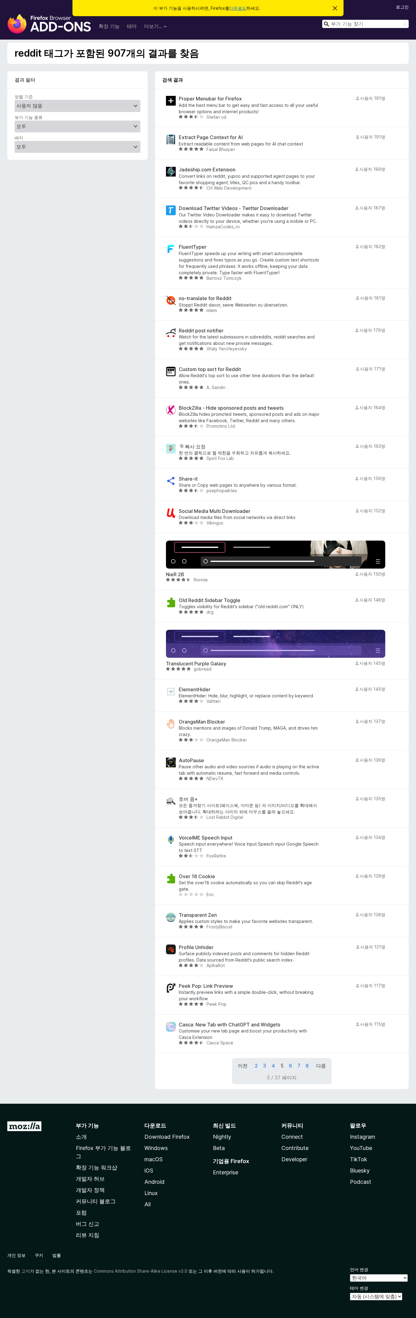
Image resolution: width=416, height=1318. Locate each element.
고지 (25, 1271)
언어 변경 (359, 1269)
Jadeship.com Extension (207, 170)
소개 (81, 1137)
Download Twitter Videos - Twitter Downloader (233, 208)
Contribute (294, 1148)
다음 (321, 1066)
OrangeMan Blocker (202, 722)
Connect (292, 1137)
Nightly (222, 1137)
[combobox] (365, 24)
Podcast (360, 1182)
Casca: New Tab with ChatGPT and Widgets (229, 1025)
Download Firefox (167, 1137)
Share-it (188, 479)
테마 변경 (359, 1288)
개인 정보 (16, 1255)
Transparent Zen (198, 915)
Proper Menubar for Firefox (210, 99)
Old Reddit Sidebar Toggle (209, 600)
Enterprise (225, 1172)
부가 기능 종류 (29, 117)
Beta (219, 1148)
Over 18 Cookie (197, 876)
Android (154, 1182)
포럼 (81, 1212)
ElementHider (194, 689)
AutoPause (191, 760)
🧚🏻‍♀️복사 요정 (192, 447)
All (147, 1204)
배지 (19, 137)
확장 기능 (109, 26)
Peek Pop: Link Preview (206, 986)
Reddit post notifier (201, 331)
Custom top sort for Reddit (210, 369)
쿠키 (39, 1255)
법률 (56, 1255)
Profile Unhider (196, 947)
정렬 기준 (24, 96)
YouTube (361, 1148)
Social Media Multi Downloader (214, 511)
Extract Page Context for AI (211, 137)
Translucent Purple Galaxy (196, 664)
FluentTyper (192, 247)
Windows (156, 1148)
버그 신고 (87, 1224)
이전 (243, 1066)
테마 (132, 26)
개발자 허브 (90, 1179)
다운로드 (237, 8)
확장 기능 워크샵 (96, 1167)
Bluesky (360, 1170)
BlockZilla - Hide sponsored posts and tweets (231, 408)
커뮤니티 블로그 (96, 1201)
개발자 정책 (90, 1190)
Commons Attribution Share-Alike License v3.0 (140, 1271)
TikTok (358, 1159)
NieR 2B (175, 574)
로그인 (402, 6)
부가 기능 (87, 1125)
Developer (294, 1159)
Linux (151, 1193)
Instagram (362, 1137)
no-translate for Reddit (205, 298)
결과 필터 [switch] (25, 80)
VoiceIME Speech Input (205, 838)
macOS (153, 1159)
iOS (148, 1170)
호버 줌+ (188, 799)
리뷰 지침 (87, 1235)
